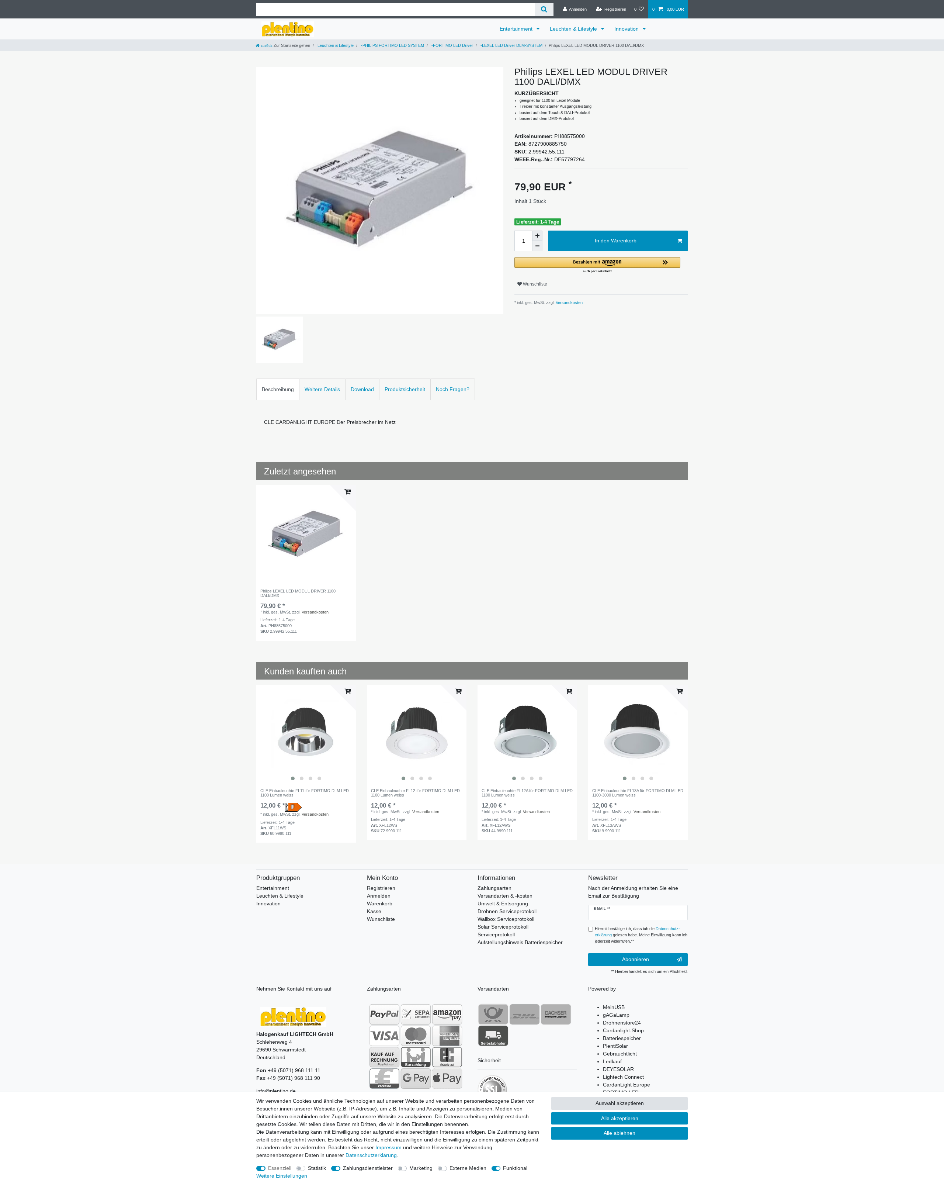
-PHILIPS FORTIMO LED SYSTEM (392, 45)
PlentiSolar (615, 1046)
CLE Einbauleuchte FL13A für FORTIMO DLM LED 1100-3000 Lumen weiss (637, 792)
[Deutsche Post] (493, 1014)
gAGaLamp (616, 1015)
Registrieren (381, 888)
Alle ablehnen (619, 1133)
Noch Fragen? (452, 389)
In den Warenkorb (615, 240)
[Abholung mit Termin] (493, 1035)
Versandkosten (569, 302)
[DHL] (524, 1014)
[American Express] (447, 1035)
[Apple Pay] (447, 1078)
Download (362, 389)
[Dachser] (556, 1014)
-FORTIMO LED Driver (451, 45)
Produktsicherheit (405, 389)
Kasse (374, 911)
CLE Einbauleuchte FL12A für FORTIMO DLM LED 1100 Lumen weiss (527, 792)
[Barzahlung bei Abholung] (415, 1057)
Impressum (388, 1147)
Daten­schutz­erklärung (371, 1155)
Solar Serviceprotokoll (503, 927)
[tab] (277, 389)
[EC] (447, 1057)
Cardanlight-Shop (623, 1030)
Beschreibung (278, 389)
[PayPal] (384, 1014)
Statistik (317, 1168)
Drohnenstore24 (622, 1023)
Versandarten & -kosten (505, 896)
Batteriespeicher (622, 1038)
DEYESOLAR (618, 1069)
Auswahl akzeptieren (620, 1103)
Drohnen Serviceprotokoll (507, 911)
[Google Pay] (415, 1078)
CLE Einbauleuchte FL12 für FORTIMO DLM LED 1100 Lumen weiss (415, 792)
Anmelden (379, 896)
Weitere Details (322, 389)
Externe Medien (468, 1168)
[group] (306, 734)
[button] (597, 265)
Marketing (421, 1168)
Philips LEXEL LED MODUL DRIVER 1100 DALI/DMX (298, 593)
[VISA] (384, 1035)
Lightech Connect (623, 1077)
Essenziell (279, 1168)
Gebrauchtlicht (620, 1054)
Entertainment (517, 29)
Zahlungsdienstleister (368, 1168)
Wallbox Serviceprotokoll (506, 919)
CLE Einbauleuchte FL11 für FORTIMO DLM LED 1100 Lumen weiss (304, 792)
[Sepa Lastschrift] (415, 1014)
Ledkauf (612, 1061)
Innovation (627, 29)
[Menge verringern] (537, 246)
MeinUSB (614, 1007)
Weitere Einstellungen (281, 1176)
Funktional (515, 1168)
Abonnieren (635, 959)
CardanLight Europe (626, 1085)
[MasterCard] (415, 1035)
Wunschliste (534, 284)
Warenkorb (379, 903)
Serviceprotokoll (496, 934)
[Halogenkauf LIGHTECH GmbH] (293, 1016)
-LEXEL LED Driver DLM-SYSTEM (510, 45)
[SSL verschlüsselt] (492, 1090)
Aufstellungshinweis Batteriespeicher (520, 942)
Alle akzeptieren (619, 1118)
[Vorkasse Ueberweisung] (384, 1078)
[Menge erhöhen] (537, 236)
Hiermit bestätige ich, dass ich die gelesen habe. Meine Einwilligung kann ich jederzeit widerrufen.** (641, 934)
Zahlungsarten (494, 888)
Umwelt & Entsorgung (503, 903)
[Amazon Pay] (447, 1014)
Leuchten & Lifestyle (574, 29)
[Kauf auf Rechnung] (384, 1057)
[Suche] (544, 9)
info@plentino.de (276, 1091)
